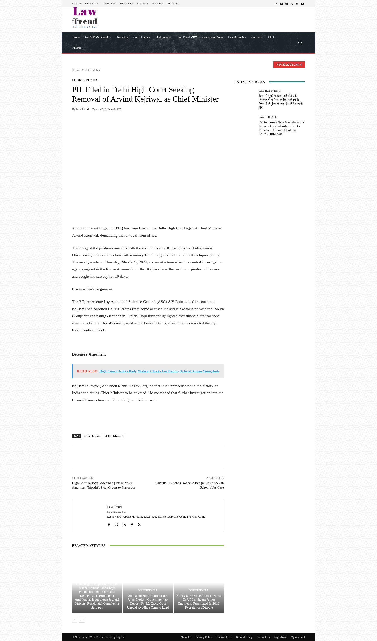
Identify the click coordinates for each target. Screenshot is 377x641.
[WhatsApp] (86, 122)
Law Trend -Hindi (270, 91)
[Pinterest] (116, 122)
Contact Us (263, 637)
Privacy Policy (204, 637)
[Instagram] (281, 3)
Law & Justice (268, 117)
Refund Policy (244, 637)
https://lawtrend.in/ (116, 512)
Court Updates (91, 70)
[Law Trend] (90, 515)
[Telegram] (286, 3)
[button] (300, 42)
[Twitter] (292, 3)
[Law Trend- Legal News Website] (103, 17)
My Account (298, 637)
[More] (126, 122)
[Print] (106, 122)
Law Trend (82, 109)
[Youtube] (302, 3)
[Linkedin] (124, 523)
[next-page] (81, 620)
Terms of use (224, 637)
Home (75, 70)
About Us (186, 637)
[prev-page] (74, 620)
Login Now (280, 637)
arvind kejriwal (92, 436)
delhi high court (114, 436)
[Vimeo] (297, 3)
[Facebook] (276, 3)
